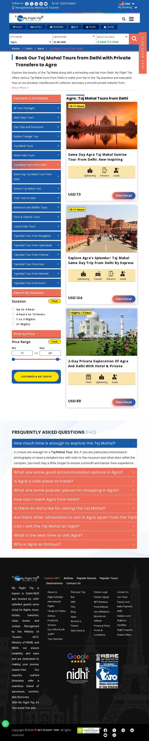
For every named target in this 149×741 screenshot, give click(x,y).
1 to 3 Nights (26, 319)
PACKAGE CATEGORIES (31, 98)
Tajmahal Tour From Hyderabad (33, 245)
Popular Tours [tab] (109, 578)
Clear (54, 301)
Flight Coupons (125, 629)
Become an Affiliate (100, 618)
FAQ (73, 606)
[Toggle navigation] (131, 18)
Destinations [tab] (54, 583)
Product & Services (53, 623)
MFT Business (101, 601)
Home (16, 48)
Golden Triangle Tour (26, 136)
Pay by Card (123, 601)
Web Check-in (78, 630)
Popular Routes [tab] (86, 578)
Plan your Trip (78, 592)
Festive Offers (124, 634)
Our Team (122, 597)
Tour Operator (55, 639)
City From (16, 37)
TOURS (92, 27)
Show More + (20, 87)
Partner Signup (101, 597)
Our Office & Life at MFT (56, 632)
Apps (73, 616)
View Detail (124, 196)
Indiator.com (123, 615)
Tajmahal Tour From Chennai (31, 254)
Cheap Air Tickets (56, 611)
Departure (60, 37)
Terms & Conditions (99, 632)
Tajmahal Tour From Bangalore (32, 235)
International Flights (54, 604)
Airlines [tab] (68, 578)
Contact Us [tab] (73, 583)
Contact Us (122, 592)
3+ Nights (23, 324)
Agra (40, 48)
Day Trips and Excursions (28, 127)
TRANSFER (58, 27)
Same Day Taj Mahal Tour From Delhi (33, 176)
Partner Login (101, 592)
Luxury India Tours (24, 226)
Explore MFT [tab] (52, 578)
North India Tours (24, 155)
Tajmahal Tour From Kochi (29, 283)
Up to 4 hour (25, 309)
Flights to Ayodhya (121, 623)
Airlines (51, 615)
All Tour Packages (24, 108)
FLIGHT (19, 27)
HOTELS (37, 27)
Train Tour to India (25, 198)
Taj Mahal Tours (23, 146)
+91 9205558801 (65, 3)
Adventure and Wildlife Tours (30, 207)
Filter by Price (24, 334)
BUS (75, 27)
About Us (52, 592)
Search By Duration (29, 293)
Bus (73, 597)
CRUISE (110, 27)
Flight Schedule (55, 597)
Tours (29, 48)
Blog (73, 611)
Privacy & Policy (102, 625)
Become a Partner (76, 623)
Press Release (101, 606)
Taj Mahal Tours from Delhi (30, 164)
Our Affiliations (101, 611)
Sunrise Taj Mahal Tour (27, 188)
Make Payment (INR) (124, 609)
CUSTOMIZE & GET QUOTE (36, 376)
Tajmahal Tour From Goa (29, 264)
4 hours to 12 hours (30, 314)
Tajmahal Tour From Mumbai (31, 273)
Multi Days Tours (24, 117)
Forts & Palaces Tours (27, 217)
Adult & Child (105, 37)
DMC (73, 601)
